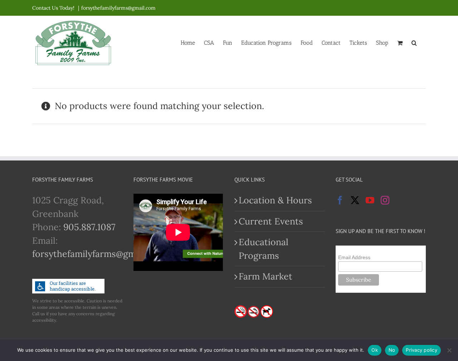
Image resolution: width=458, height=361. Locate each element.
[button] (414, 42)
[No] (449, 350)
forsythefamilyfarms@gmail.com (118, 8)
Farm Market (265, 276)
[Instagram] (385, 200)
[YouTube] (370, 200)
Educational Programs (263, 248)
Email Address (354, 257)
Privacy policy (421, 350)
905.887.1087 (89, 227)
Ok (374, 350)
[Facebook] (340, 200)
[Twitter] (355, 200)
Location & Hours (275, 200)
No (392, 350)
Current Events (271, 221)
